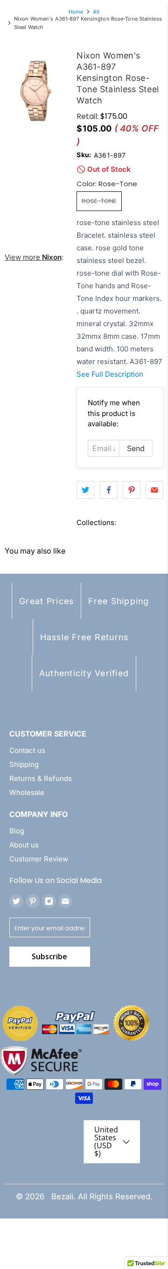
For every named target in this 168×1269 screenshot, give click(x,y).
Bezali (62, 1196)
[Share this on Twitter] (85, 490)
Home (76, 12)
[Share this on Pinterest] (131, 490)
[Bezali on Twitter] (16, 901)
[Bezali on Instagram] (49, 901)
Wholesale (26, 792)
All (96, 12)
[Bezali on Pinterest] (33, 901)
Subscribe (49, 956)
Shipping (24, 764)
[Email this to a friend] (154, 490)
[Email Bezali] (65, 901)
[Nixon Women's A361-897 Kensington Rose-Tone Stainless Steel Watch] (36, 90)
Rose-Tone (99, 201)
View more (33, 257)
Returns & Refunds (40, 778)
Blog (16, 830)
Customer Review (38, 858)
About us (24, 844)
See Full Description (110, 374)
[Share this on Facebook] (109, 490)
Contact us (27, 750)
